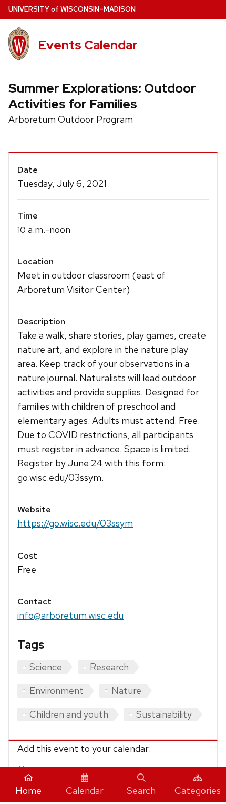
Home (28, 791)
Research (109, 667)
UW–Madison (72, 9)
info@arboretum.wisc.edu (70, 615)
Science (45, 667)
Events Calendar (88, 45)
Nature (126, 690)
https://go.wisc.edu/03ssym (75, 523)
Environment (56, 690)
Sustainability (164, 714)
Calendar (85, 791)
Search (141, 791)
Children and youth (68, 714)
